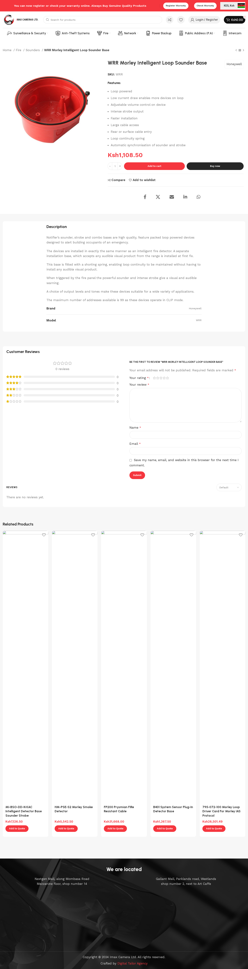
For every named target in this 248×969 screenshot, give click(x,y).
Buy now (215, 166)
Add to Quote (17, 828)
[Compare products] (169, 19)
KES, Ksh (229, 5)
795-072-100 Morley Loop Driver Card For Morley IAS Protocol (221, 811)
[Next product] (243, 50)
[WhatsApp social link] (202, 197)
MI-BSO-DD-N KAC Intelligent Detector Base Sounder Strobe (23, 811)
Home (8, 50)
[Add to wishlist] (43, 535)
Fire (19, 50)
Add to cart (154, 166)
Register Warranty (176, 5)
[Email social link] (175, 197)
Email (135, 444)
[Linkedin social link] (189, 197)
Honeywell (234, 64)
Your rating (139, 377)
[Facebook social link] (149, 197)
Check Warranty (205, 5)
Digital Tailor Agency (132, 963)
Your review (139, 384)
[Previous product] (236, 50)
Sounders (33, 50)
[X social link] (161, 197)
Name (135, 427)
